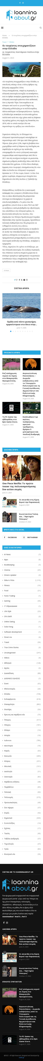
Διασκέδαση (22, 673)
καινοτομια (22, 745)
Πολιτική (22, 792)
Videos (22, 658)
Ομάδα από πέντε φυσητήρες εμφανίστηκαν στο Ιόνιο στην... (21, 323)
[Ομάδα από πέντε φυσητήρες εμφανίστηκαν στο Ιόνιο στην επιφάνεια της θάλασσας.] (21, 305)
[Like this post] (16, 280)
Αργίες (22, 668)
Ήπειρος (22, 720)
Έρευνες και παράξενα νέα (22, 714)
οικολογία (22, 771)
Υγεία (22, 849)
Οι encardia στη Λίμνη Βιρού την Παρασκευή (29, 500)
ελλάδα (6, 270)
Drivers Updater (22, 575)
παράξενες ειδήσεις (22, 782)
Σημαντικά (22, 818)
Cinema (22, 570)
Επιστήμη (22, 709)
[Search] (40, 27)
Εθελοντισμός (22, 689)
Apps (22, 559)
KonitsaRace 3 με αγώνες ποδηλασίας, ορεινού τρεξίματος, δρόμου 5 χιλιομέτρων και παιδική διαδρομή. (31, 425)
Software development (22, 632)
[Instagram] (23, 3)
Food (22, 590)
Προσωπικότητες (22, 802)
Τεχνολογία (22, 844)
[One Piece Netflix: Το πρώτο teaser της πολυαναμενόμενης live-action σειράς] (21, 468)
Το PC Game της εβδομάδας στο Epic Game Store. (10, 419)
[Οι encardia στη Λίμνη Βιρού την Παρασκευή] (9, 503)
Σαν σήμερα (22, 807)
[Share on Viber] (27, 280)
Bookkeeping (22, 565)
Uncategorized (22, 653)
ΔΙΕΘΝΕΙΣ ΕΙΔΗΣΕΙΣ (22, 678)
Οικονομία (22, 777)
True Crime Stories (22, 647)
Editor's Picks (22, 580)
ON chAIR (22, 616)
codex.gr (21, 1057)
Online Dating (22, 621)
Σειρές (22, 813)
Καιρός (22, 751)
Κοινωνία (22, 756)
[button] (4, 312)
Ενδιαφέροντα (22, 699)
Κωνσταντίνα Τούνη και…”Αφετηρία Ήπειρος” (28, 516)
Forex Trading (22, 596)
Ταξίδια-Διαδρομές (22, 838)
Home (4, 35)
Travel (22, 642)
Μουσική (22, 766)
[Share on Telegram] (24, 280)
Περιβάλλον (22, 787)
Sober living (22, 627)
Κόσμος (22, 761)
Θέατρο (22, 730)
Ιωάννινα (22, 740)
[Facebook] (19, 3)
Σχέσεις (22, 828)
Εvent (22, 683)
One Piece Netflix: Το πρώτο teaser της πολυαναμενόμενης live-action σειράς (19, 486)
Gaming (22, 601)
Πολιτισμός (22, 797)
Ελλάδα (22, 694)
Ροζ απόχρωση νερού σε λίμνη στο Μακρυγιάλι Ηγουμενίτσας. (10, 377)
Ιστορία (22, 735)
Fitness (22, 585)
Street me (22, 637)
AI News (22, 554)
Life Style (22, 611)
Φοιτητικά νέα (22, 854)
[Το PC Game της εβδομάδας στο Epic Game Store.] (11, 408)
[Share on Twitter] (21, 280)
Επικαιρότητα (22, 704)
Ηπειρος (22, 725)
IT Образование (22, 606)
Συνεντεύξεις (22, 823)
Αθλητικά (22, 663)
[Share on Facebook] (19, 280)
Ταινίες (22, 833)
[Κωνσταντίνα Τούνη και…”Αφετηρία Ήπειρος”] (9, 517)
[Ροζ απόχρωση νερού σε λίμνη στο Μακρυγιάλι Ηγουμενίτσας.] (11, 364)
